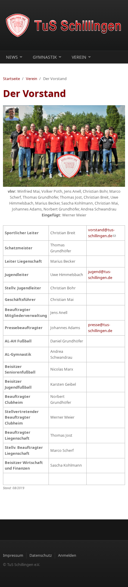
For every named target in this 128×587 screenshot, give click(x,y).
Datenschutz (40, 555)
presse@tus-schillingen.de (100, 327)
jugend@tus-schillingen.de (100, 274)
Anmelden (67, 555)
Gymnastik (45, 57)
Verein (79, 57)
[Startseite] (64, 25)
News (12, 57)
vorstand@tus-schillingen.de (102, 232)
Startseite (11, 78)
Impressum (13, 555)
